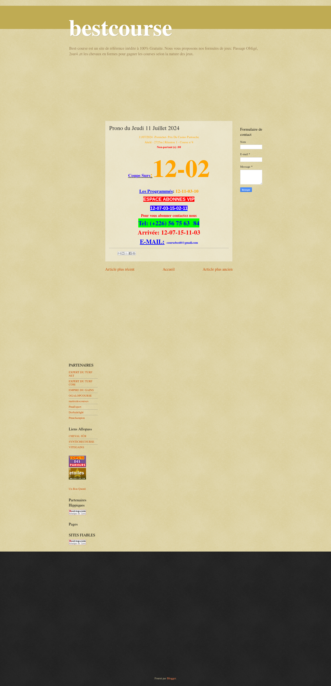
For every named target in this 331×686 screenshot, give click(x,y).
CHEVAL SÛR (77, 436)
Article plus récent (119, 269)
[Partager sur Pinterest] (134, 253)
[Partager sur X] (127, 253)
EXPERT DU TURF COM (80, 382)
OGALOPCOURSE (80, 395)
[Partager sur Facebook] (130, 253)
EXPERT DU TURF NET (80, 373)
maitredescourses (78, 401)
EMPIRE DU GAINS (81, 390)
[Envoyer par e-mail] (119, 253)
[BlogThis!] (123, 253)
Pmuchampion (77, 418)
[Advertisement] (165, 88)
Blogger (171, 678)
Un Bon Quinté (77, 489)
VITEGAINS (76, 447)
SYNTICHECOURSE (81, 441)
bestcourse (120, 27)
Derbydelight (76, 412)
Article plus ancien (218, 269)
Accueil (169, 269)
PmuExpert (75, 406)
